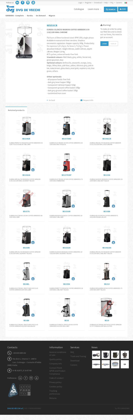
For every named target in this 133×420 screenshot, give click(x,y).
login (123, 9)
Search (111, 9)
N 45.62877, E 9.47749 (21, 370)
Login (80, 2)
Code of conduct (56, 378)
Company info (55, 363)
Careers (119, 2)
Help (106, 2)
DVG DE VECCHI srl (15, 408)
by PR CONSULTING (122, 408)
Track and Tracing (78, 356)
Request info (88, 100)
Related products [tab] (16, 110)
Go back (51, 100)
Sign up (113, 44)
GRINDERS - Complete (14, 15)
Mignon (51, 15)
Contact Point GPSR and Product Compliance (57, 371)
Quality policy (55, 359)
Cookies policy (55, 386)
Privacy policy (55, 382)
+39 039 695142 (19, 353)
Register (88, 2)
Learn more (93, 9)
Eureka (29, 15)
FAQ (111, 2)
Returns (52, 398)
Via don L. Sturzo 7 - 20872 (24, 362)
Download (98, 2)
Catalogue (79, 9)
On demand (40, 15)
